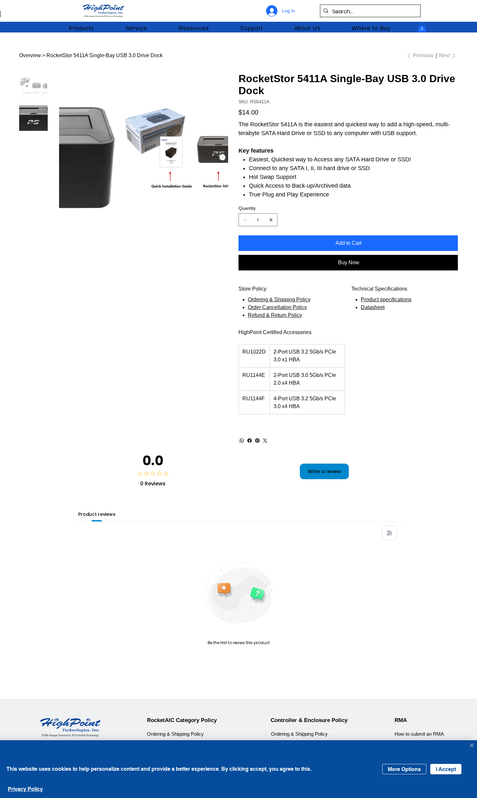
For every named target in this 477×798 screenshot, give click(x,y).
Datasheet (373, 307)
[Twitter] (265, 440)
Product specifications (386, 299)
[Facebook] (249, 440)
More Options (404, 769)
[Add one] (270, 219)
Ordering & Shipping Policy (279, 299)
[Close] (472, 746)
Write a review (324, 471)
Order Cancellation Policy (277, 307)
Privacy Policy (25, 789)
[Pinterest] (257, 440)
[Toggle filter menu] (389, 533)
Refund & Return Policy (275, 315)
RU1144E (253, 375)
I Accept (446, 769)
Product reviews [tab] (97, 514)
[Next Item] (222, 157)
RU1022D (254, 352)
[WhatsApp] (241, 440)
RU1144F (253, 398)
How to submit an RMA (419, 734)
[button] (81, 28)
